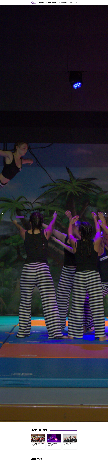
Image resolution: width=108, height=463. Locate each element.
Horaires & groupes (52, 2)
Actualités (41, 2)
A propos (71, 2)
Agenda (46, 2)
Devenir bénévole (64, 2)
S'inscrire (20, 216)
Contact (75, 2)
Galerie (58, 2)
